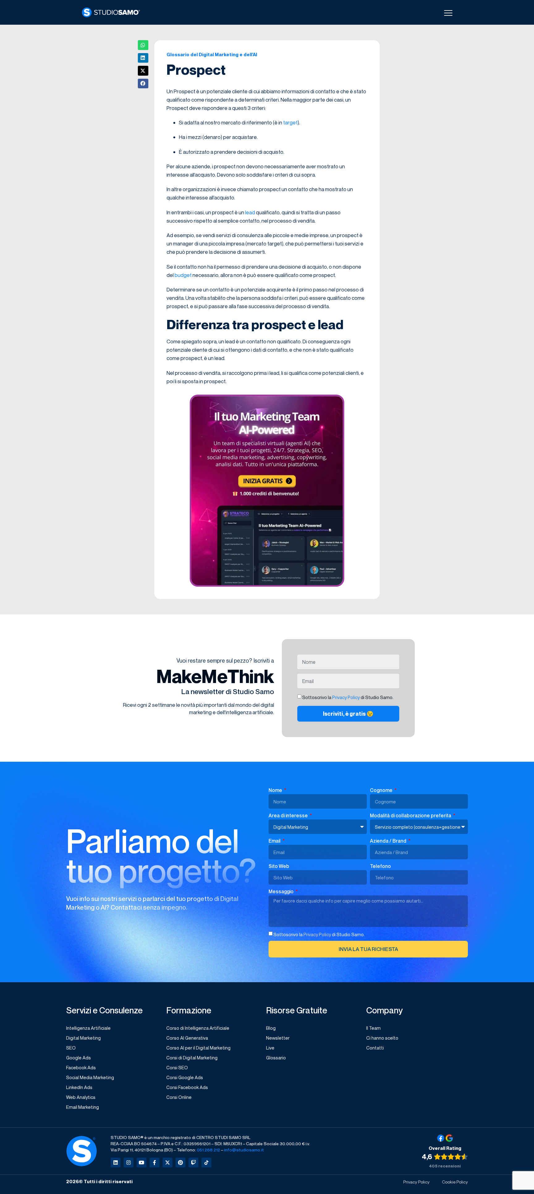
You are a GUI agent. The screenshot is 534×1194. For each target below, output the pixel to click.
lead (250, 212)
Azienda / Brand (388, 841)
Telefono (380, 866)
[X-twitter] (167, 1162)
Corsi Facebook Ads (187, 1087)
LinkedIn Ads (79, 1087)
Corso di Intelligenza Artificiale (197, 1028)
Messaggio (282, 891)
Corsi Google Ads (184, 1077)
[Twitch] (193, 1162)
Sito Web (279, 866)
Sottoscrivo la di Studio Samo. (319, 934)
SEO (71, 1047)
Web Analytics (80, 1097)
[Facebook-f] (154, 1162)
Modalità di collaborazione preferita (411, 815)
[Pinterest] (180, 1162)
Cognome (381, 790)
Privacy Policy (346, 697)
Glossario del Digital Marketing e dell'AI (212, 54)
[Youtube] (141, 1162)
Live (270, 1047)
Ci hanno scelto (382, 1038)
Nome (276, 790)
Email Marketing (82, 1107)
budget (183, 275)
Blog (271, 1028)
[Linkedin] (116, 1162)
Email (275, 841)
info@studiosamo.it (244, 1149)
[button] (143, 45)
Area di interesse (289, 815)
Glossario (276, 1057)
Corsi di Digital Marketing (192, 1057)
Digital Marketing (83, 1038)
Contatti (375, 1047)
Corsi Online (179, 1097)
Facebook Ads (81, 1067)
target (290, 122)
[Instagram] (129, 1162)
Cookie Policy (455, 1181)
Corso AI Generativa (187, 1038)
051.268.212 (208, 1149)
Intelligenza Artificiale (88, 1028)
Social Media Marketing (90, 1077)
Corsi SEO (177, 1067)
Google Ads (78, 1057)
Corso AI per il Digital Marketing (198, 1047)
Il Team (373, 1028)
